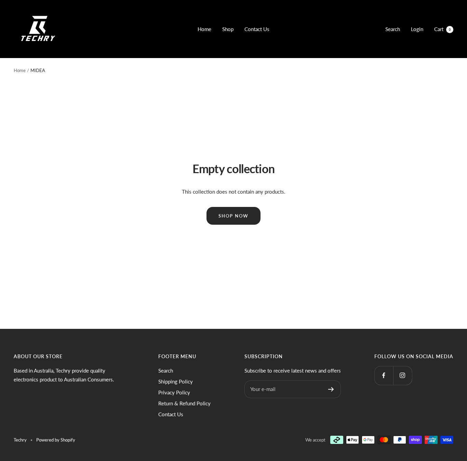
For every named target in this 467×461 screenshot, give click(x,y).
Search (392, 29)
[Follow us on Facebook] (383, 375)
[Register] (331, 389)
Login (417, 29)
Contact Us (256, 29)
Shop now (233, 216)
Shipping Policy (175, 381)
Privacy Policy (174, 392)
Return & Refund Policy (184, 403)
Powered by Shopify (55, 440)
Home (204, 29)
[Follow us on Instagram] (402, 375)
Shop (228, 29)
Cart (442, 29)
